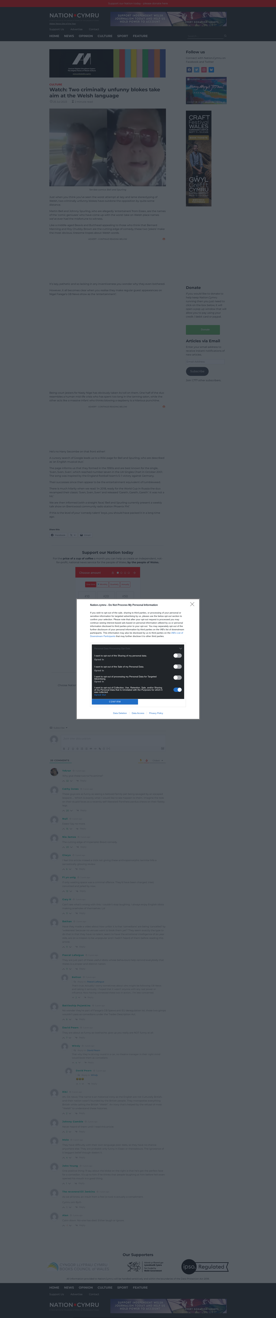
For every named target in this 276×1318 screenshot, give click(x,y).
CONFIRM (115, 702)
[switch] (177, 655)
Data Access (138, 713)
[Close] (193, 605)
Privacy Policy (156, 713)
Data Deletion (120, 713)
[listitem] (138, 648)
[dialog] (138, 659)
